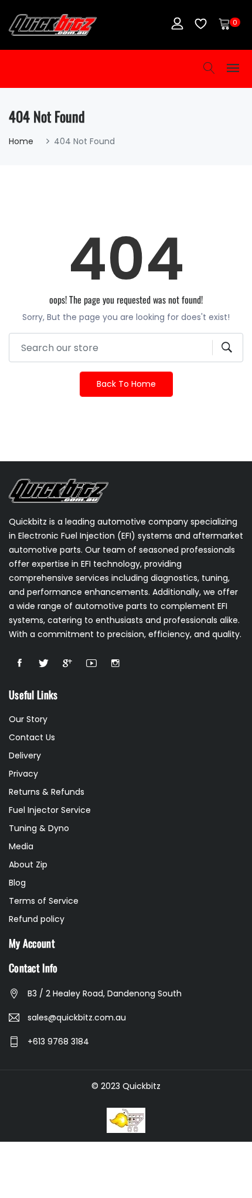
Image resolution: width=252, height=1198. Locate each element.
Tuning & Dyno (39, 828)
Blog (17, 883)
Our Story (28, 719)
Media (21, 846)
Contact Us (32, 737)
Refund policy (36, 919)
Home (21, 141)
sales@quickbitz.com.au (77, 1017)
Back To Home (126, 384)
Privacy (23, 774)
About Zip (28, 864)
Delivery (25, 755)
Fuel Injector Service (50, 810)
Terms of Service (44, 901)
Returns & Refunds (46, 792)
